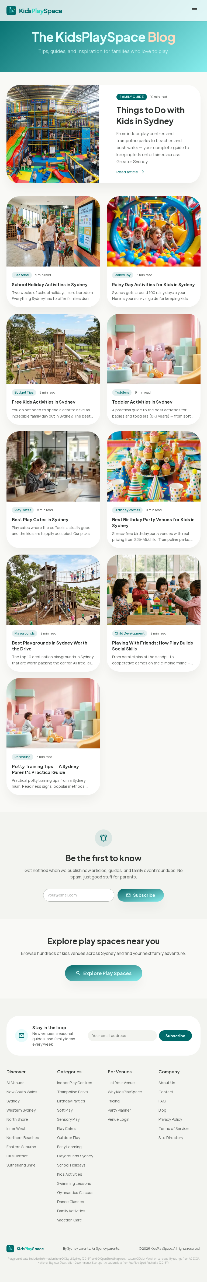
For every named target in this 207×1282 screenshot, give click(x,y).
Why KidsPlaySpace (125, 1091)
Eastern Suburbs (21, 1146)
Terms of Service (173, 1128)
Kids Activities (69, 1174)
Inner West (16, 1128)
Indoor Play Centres (74, 1082)
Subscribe (140, 895)
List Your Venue (121, 1082)
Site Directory (170, 1137)
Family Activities (71, 1210)
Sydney (12, 1101)
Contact (165, 1091)
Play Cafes (66, 1128)
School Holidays (71, 1165)
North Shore (17, 1119)
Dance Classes (70, 1201)
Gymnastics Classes (75, 1192)
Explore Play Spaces (104, 973)
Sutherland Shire (21, 1165)
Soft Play (65, 1110)
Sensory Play (68, 1119)
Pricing (114, 1101)
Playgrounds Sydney (75, 1155)
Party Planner (119, 1110)
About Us (166, 1082)
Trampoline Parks (72, 1091)
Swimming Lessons (74, 1183)
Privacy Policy (170, 1119)
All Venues (15, 1082)
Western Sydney (21, 1110)
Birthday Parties (71, 1101)
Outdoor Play (68, 1137)
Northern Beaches (22, 1137)
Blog (162, 1110)
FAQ (161, 1101)
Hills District (17, 1155)
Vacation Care (69, 1220)
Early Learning (69, 1146)
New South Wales (21, 1091)
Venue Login (118, 1119)
